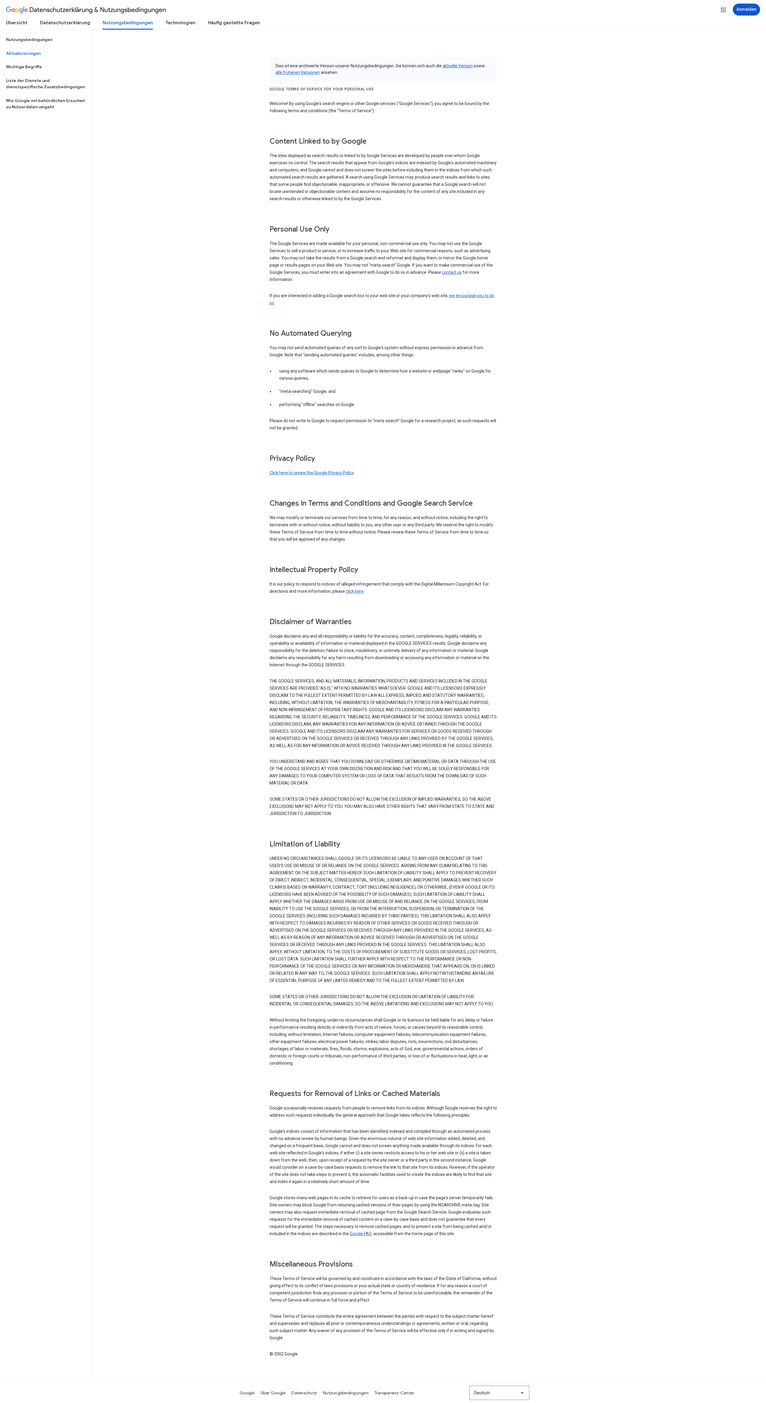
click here (355, 591)
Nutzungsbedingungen (128, 22)
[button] (723, 10)
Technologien (180, 22)
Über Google (273, 1393)
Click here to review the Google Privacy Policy (312, 472)
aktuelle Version (458, 65)
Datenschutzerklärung (65, 22)
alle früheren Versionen (298, 72)
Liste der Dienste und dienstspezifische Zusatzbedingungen (45, 84)
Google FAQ (361, 1233)
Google (247, 1393)
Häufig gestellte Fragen (234, 22)
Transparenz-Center (394, 1393)
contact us (452, 272)
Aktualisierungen (23, 53)
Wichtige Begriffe (24, 66)
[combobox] (499, 1393)
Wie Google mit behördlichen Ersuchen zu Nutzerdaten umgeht (45, 104)
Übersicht (17, 22)
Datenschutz (304, 1393)
